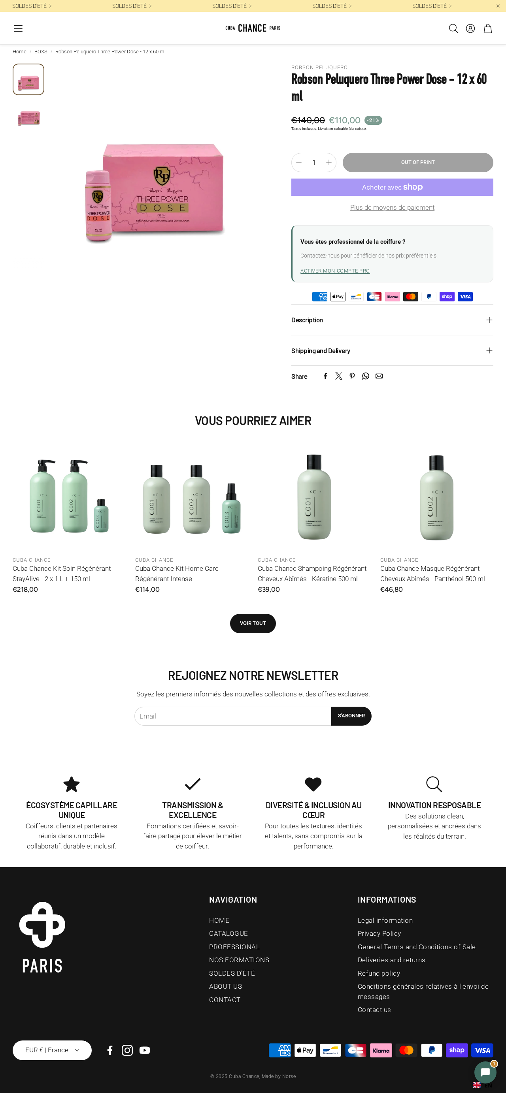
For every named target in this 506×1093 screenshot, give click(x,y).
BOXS (40, 52)
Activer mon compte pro (335, 271)
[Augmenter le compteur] (329, 162)
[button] (18, 28)
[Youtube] (144, 1050)
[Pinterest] (352, 376)
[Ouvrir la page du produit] (69, 495)
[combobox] (482, 1085)
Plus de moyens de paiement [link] (392, 207)
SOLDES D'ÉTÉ (29, 6)
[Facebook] (325, 376)
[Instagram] (127, 1050)
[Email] (379, 376)
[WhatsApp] (365, 376)
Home (19, 52)
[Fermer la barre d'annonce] (498, 6)
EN (488, 1085)
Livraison (325, 128)
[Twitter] (338, 376)
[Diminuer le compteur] (299, 162)
